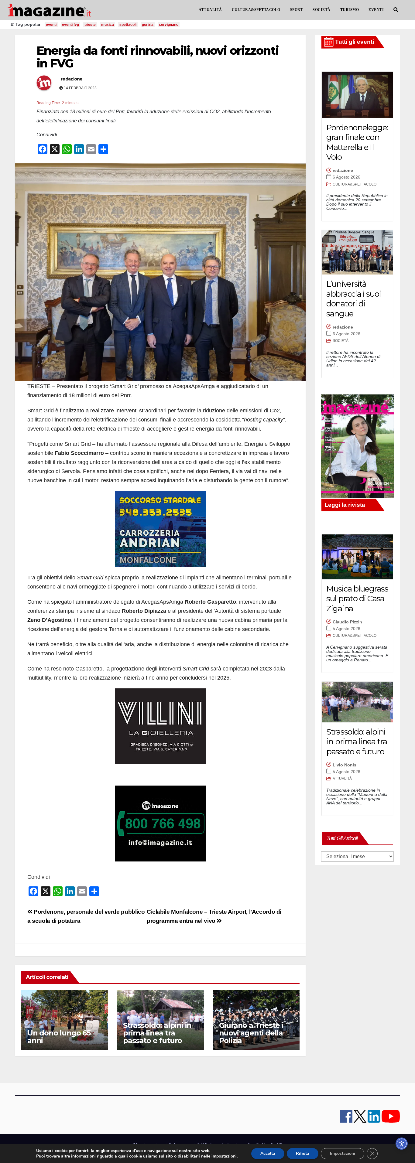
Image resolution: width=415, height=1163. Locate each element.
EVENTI (376, 10)
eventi (51, 24)
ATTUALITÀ (210, 10)
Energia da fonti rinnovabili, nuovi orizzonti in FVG (157, 56)
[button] (395, 9)
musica (107, 24)
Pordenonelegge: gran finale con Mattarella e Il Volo (357, 142)
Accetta (267, 1153)
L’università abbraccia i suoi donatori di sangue (353, 299)
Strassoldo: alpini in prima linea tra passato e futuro (157, 1033)
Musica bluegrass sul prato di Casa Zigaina (357, 598)
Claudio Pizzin (347, 622)
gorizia (147, 24)
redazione (72, 79)
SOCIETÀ (322, 10)
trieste (90, 24)
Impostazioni (342, 1153)
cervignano (168, 24)
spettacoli (127, 24)
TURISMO (349, 10)
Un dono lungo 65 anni (59, 1036)
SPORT (296, 10)
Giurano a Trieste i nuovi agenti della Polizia (251, 1033)
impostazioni (224, 1156)
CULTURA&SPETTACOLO (256, 10)
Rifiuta (302, 1153)
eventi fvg (70, 24)
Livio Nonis (344, 765)
